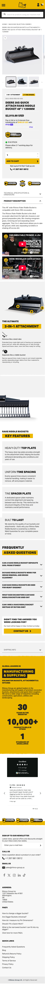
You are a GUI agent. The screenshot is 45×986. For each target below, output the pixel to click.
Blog (4, 950)
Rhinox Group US (15, 980)
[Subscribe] (40, 845)
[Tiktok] (24, 875)
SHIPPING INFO (10, 650)
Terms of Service (9, 961)
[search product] (5, 14)
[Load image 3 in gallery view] (34, 82)
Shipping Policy (8, 957)
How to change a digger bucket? (15, 913)
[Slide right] (42, 82)
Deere (28, 24)
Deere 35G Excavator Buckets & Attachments (20, 27)
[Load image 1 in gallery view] (11, 82)
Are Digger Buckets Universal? (14, 917)
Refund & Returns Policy (11, 954)
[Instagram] (14, 875)
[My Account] (38, 6)
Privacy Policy (7, 964)
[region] (22, 793)
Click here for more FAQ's (12, 933)
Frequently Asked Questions (13, 947)
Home (4, 24)
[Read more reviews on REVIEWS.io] (22, 773)
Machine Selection (17, 24)
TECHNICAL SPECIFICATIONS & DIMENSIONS (16, 194)
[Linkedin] (19, 875)
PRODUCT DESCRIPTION (15, 201)
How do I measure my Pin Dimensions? (17, 920)
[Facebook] (4, 875)
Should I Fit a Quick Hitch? (12, 924)
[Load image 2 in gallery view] (22, 82)
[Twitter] (9, 875)
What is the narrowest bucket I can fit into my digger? (20, 928)
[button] (42, 308)
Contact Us (21, 631)
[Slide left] (3, 82)
